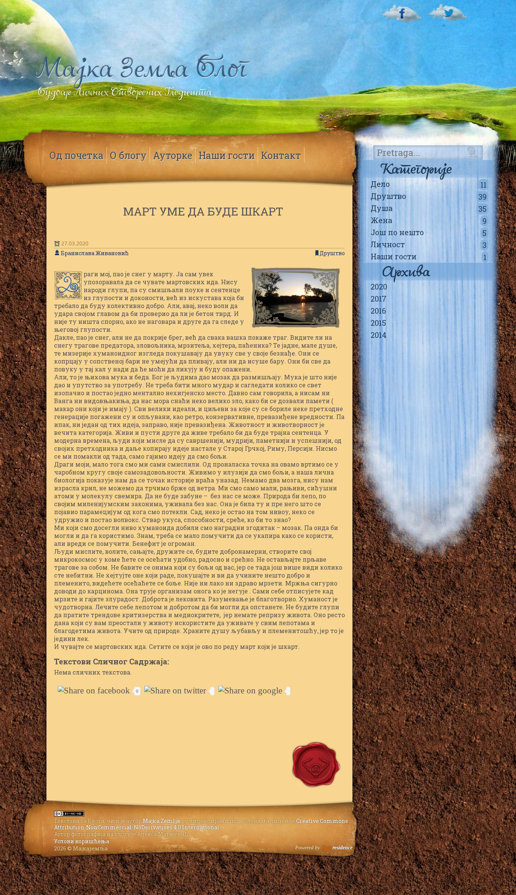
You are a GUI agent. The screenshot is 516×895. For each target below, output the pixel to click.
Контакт (281, 155)
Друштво (429, 196)
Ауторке (172, 155)
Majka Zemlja (161, 820)
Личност (429, 244)
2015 (378, 323)
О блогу (128, 155)
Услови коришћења (81, 841)
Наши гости (429, 256)
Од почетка (76, 155)
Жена (429, 220)
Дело (429, 184)
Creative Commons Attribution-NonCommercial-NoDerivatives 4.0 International (201, 824)
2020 (379, 286)
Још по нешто (429, 232)
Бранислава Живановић (95, 253)
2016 (378, 311)
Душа (429, 208)
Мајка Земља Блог (141, 68)
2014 (378, 335)
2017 (378, 298)
